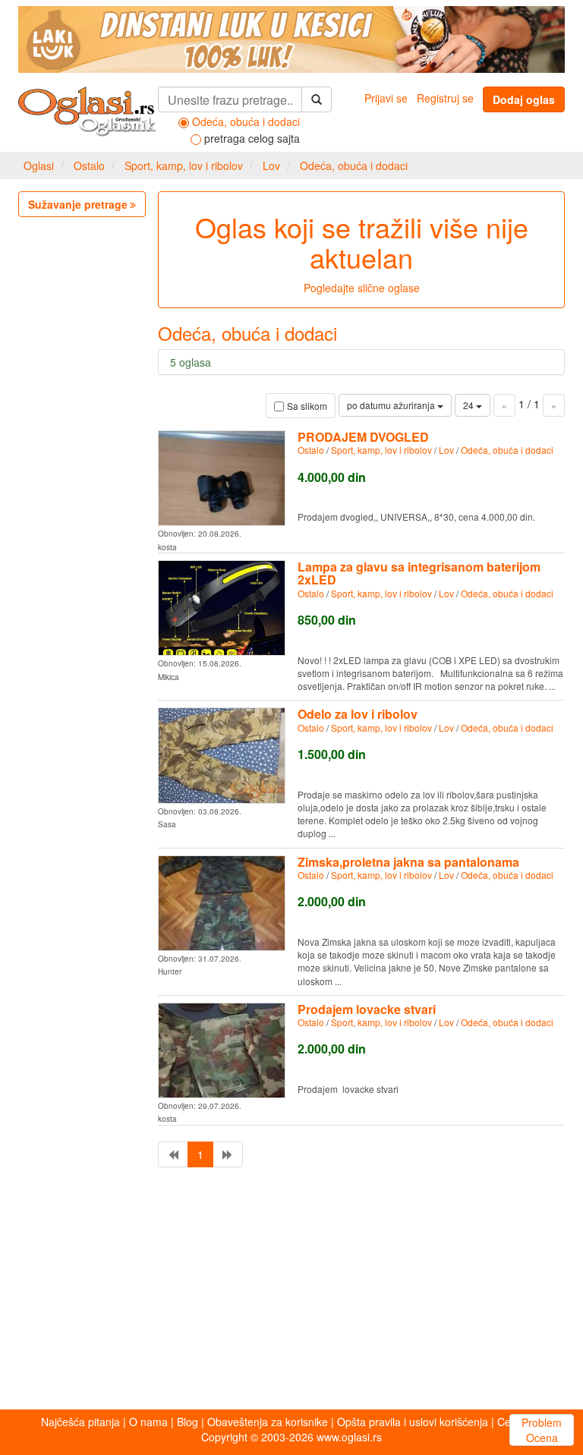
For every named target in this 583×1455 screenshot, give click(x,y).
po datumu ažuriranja (392, 404)
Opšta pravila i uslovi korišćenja (412, 1421)
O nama (148, 1421)
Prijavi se (386, 98)
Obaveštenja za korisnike (267, 1421)
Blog (187, 1421)
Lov (271, 165)
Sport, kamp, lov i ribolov (183, 165)
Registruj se (445, 98)
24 (469, 404)
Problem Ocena (542, 1430)
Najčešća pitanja (80, 1421)
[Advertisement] (291, 1292)
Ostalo (89, 165)
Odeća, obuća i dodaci (354, 165)
